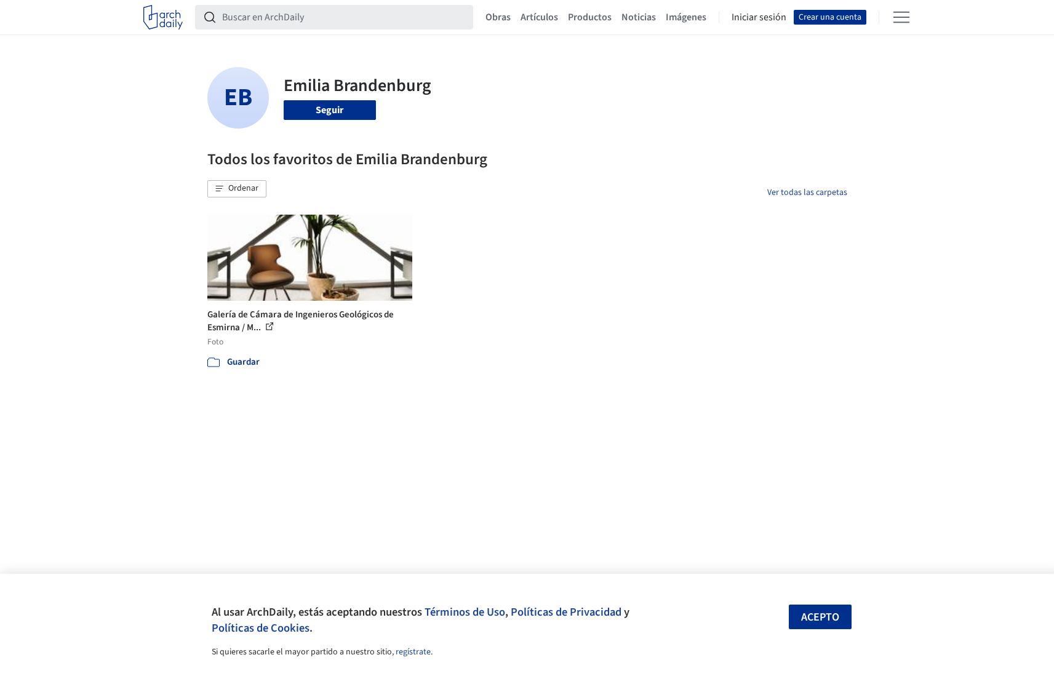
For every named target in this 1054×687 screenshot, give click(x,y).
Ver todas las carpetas (807, 192)
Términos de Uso (465, 612)
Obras (498, 17)
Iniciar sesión (759, 17)
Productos (590, 17)
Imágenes (686, 17)
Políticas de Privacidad (566, 612)
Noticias (638, 17)
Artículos (539, 17)
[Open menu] (901, 17)
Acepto (820, 617)
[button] (236, 188)
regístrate (413, 652)
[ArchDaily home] (163, 17)
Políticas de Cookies (260, 628)
